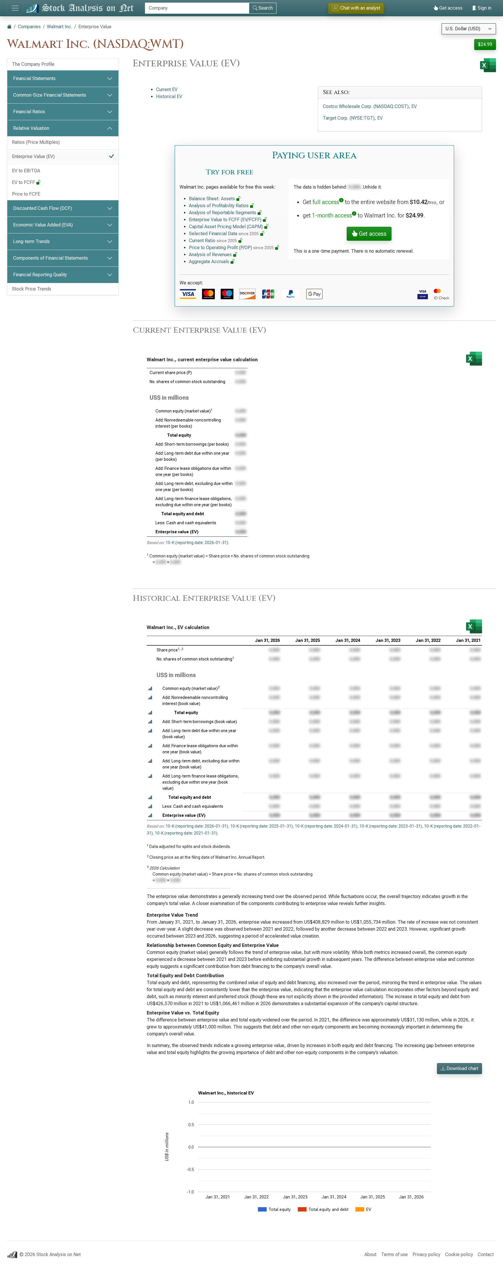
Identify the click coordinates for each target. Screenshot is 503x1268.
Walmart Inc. (59, 26)
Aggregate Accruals (209, 261)
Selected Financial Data (224, 233)
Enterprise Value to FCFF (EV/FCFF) (226, 219)
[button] (150, 689)
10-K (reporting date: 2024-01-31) (326, 826)
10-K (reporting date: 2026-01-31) (197, 542)
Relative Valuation (31, 128)
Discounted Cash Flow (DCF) (42, 208)
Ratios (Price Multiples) (36, 142)
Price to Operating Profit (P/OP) (231, 247)
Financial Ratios (29, 111)
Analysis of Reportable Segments (223, 212)
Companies (29, 26)
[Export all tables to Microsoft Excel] (488, 65)
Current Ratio (213, 240)
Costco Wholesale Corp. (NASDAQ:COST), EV (370, 106)
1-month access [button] (332, 215)
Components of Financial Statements (50, 258)
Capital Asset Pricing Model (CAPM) (226, 226)
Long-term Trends (31, 241)
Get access (450, 8)
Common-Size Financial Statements (49, 95)
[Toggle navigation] (15, 8)
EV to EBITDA (26, 170)
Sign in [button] (484, 8)
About (370, 1254)
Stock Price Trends (31, 289)
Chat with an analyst (356, 8)
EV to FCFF (24, 182)
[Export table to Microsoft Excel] (474, 359)
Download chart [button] (461, 1068)
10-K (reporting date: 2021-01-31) (186, 833)
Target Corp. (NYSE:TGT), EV (353, 118)
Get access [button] (372, 233)
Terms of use (394, 1254)
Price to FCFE (26, 194)
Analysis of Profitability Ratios (219, 205)
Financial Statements (34, 78)
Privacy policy (426, 1254)
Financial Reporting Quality (40, 274)
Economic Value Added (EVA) (43, 225)
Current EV (167, 89)
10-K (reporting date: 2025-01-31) (261, 826)
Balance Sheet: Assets (212, 198)
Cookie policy (459, 1254)
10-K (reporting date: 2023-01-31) (390, 826)
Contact (486, 1254)
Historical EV (169, 96)
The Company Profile (33, 64)
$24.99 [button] (485, 44)
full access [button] (326, 202)
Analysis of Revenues (211, 254)
